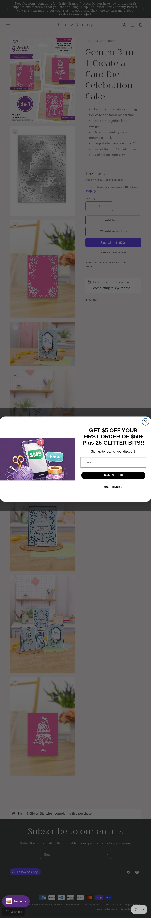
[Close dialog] (145, 421)
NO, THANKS (113, 486)
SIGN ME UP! (113, 475)
